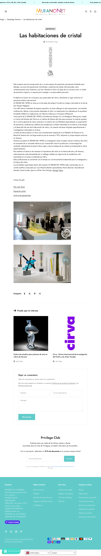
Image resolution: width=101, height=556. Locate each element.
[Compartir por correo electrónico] (40, 294)
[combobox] (37, 553)
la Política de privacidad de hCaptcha (63, 383)
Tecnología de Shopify (26, 539)
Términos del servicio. (25, 386)
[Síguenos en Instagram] (16, 531)
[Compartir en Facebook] (24, 294)
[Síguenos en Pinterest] (21, 531)
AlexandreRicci (18, 542)
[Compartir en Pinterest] (35, 294)
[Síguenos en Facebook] (6, 531)
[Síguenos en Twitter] (11, 531)
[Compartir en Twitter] (30, 294)
